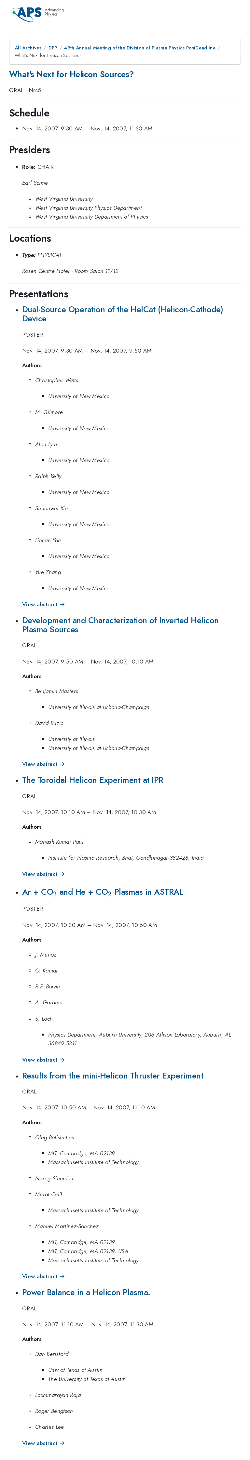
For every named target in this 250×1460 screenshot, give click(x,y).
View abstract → (43, 604)
